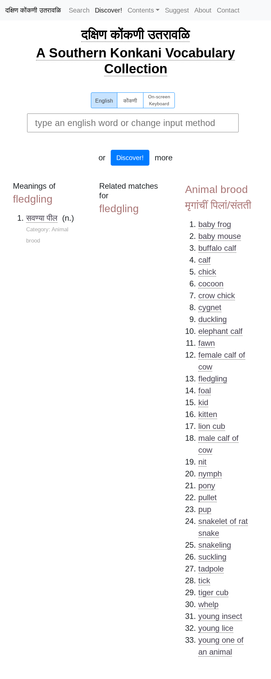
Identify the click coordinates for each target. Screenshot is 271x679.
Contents (141, 10)
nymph (210, 473)
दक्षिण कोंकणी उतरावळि (33, 10)
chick (207, 271)
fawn (206, 343)
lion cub (211, 426)
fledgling (212, 378)
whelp (208, 604)
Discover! (108, 10)
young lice (215, 628)
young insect (220, 616)
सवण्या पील (42, 217)
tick (204, 580)
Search (79, 10)
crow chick (216, 295)
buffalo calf (217, 247)
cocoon (210, 283)
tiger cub (213, 592)
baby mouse (219, 236)
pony (206, 485)
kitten (207, 414)
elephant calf (220, 331)
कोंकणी (130, 101)
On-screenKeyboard (159, 100)
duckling (212, 319)
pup (204, 509)
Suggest (177, 10)
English (104, 101)
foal (204, 390)
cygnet (209, 307)
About (203, 10)
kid (203, 402)
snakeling (214, 544)
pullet (207, 497)
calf (204, 259)
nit (202, 461)
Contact (228, 10)
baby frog (214, 224)
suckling (212, 556)
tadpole (211, 568)
